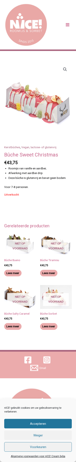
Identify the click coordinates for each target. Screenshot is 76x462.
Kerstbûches (12, 147)
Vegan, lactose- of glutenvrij (38, 147)
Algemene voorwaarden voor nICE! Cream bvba (38, 456)
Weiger (38, 435)
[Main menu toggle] (68, 25)
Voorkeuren (38, 447)
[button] (65, 69)
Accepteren (38, 424)
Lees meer (12, 273)
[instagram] (47, 360)
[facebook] (28, 360)
